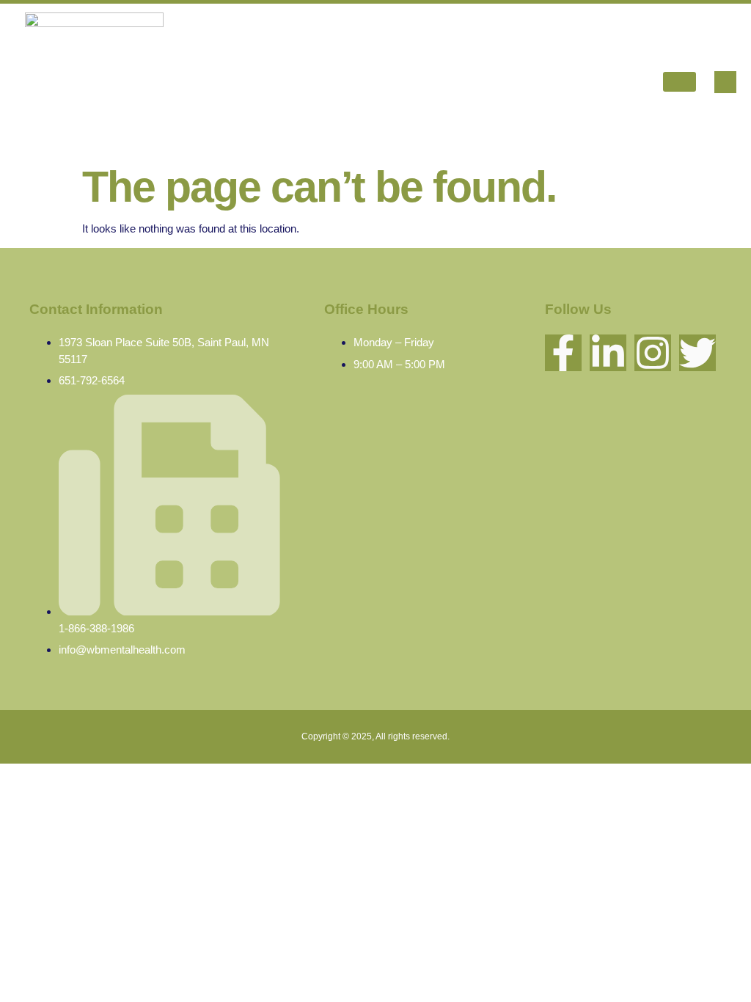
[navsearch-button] (725, 82)
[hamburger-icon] (679, 82)
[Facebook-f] (563, 352)
